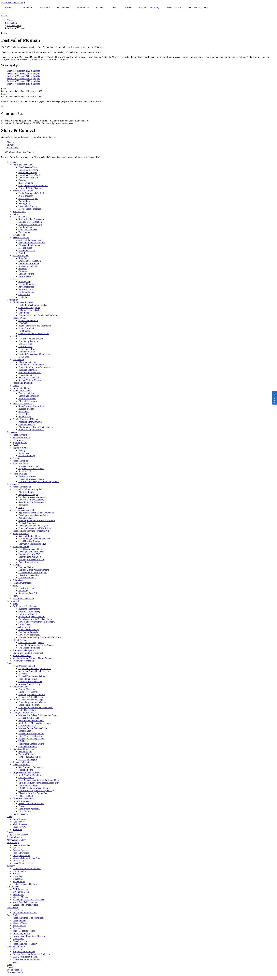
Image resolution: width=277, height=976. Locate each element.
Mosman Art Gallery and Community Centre (38, 481)
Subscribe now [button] (49, 137)
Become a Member (21, 845)
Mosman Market (20, 461)
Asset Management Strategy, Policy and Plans (39, 780)
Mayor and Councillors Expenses (33, 671)
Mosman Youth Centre (28, 718)
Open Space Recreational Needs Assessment (38, 783)
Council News (19, 819)
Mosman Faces (19, 925)
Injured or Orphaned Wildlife (31, 616)
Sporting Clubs (25, 471)
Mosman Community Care (30, 338)
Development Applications (25, 510)
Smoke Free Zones (27, 398)
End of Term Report (27, 759)
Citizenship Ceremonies (23, 798)
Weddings (23, 741)
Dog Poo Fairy (25, 227)
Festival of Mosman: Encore (31, 479)
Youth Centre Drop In (28, 320)
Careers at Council (21, 686)
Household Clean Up (28, 177)
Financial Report (26, 754)
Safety (15, 585)
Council (99, 7)
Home (10, 20)
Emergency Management (29, 261)
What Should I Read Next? (25, 912)
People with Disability (23, 383)
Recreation (45, 7)
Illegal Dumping (25, 183)
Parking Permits (25, 201)
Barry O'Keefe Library (148, 7)
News (113, 7)
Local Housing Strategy (29, 541)
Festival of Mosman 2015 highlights (23, 81)
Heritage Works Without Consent (33, 570)
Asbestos (22, 268)
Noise (15, 279)
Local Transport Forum (29, 705)
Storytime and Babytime (24, 951)
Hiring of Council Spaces (24, 712)
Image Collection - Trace (24, 931)
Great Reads (12, 907)
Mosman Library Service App (26, 858)
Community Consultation (24, 710)
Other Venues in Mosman (30, 736)
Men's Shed (23, 357)
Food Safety (24, 414)
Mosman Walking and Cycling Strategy (36, 790)
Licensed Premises (26, 284)
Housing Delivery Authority (31, 499)
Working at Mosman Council (31, 694)
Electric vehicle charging (29, 209)
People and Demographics (30, 422)
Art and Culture (14, 25)
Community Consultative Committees (35, 707)
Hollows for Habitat (27, 614)
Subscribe (17, 829)
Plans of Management (28, 562)
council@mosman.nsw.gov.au (59, 123)
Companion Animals (27, 229)
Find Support (24, 331)
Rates (15, 214)
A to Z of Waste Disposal (29, 188)
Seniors (16, 336)
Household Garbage (27, 172)
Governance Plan (26, 777)
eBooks (16, 873)
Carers (16, 385)
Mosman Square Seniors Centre (32, 728)
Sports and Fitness (21, 463)
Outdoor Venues (25, 731)
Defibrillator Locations (28, 263)
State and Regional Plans (29, 536)
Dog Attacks (24, 232)
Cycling (16, 458)
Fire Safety (23, 590)
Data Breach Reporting (29, 808)
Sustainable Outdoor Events (31, 744)
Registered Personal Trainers (31, 468)
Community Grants (21, 388)
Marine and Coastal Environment (28, 653)
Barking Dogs (24, 281)
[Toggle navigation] (2, 13)
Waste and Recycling (22, 164)
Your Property (19, 211)
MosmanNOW (19, 827)
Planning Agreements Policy (31, 559)
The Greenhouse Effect (29, 647)
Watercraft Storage (26, 455)
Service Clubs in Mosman (30, 380)
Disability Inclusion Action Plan (32, 793)
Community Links (26, 351)
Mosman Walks (20, 435)
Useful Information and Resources (34, 354)
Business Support (26, 409)
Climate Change (20, 640)
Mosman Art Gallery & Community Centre (38, 715)
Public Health (24, 416)
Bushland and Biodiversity (25, 606)
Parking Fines (24, 203)
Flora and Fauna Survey (29, 611)
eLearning (17, 876)
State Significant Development (32, 502)
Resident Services (21, 237)
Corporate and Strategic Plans (26, 772)
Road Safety (24, 258)
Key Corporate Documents (30, 767)
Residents (9, 7)
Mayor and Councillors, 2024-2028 (34, 668)
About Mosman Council (24, 666)
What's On (23, 323)
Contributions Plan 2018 (29, 557)
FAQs (21, 507)
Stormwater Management (24, 650)
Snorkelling (23, 453)
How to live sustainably (29, 634)
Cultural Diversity (26, 424)
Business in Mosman (22, 403)
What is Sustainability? (28, 629)
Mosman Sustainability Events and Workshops (39, 637)
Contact (127, 7)
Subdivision (18, 580)
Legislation (23, 297)
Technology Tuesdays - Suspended (28, 899)
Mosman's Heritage (27, 577)
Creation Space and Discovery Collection (31, 954)
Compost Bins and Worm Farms (33, 185)
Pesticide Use (24, 276)
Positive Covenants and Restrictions (34, 528)
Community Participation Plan (32, 544)
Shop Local (23, 411)
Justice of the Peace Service (31, 240)
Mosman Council (15, 972)
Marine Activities (20, 448)
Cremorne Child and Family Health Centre (37, 315)
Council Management (28, 679)
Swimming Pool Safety (29, 593)
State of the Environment (29, 757)
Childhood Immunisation (29, 310)
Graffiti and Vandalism (28, 396)
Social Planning (25, 796)
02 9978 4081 (39, 123)
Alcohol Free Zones (27, 401)
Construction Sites (26, 588)
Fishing (21, 450)
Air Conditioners (26, 287)
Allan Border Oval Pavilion (31, 720)
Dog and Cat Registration (30, 222)
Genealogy (18, 928)
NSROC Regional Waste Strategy (33, 788)
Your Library (13, 842)
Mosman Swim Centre (28, 466)
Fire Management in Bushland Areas (35, 619)
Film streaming (19, 871)
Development (63, 7)
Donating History (21, 941)
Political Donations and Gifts (31, 676)
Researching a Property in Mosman (29, 936)
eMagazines (18, 879)
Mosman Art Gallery (198, 7)
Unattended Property (27, 206)
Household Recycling (28, 170)
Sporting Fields (20, 442)
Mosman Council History (30, 684)
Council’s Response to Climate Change (36, 645)
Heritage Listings (26, 567)
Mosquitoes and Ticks (28, 266)
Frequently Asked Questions (31, 697)
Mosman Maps (25, 248)
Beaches (16, 445)
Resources (23, 505)
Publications (18, 938)
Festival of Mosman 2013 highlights (23, 84)
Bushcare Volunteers (27, 370)
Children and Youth (16, 946)
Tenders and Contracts (23, 762)
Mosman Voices (20, 923)
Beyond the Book (21, 892)
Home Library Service (23, 863)
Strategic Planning (21, 533)
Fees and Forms (25, 770)
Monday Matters (20, 897)
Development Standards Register (33, 525)
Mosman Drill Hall (27, 725)
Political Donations (27, 523)
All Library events (21, 889)
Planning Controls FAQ (29, 554)
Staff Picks (18, 910)
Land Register (24, 811)
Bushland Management (29, 609)
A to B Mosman (25, 196)
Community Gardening (23, 660)
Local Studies (13, 915)
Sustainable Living (21, 627)
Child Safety (24, 312)
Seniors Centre (25, 344)
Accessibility (13, 147)
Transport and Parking (23, 190)
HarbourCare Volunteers (29, 372)
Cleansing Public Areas (29, 245)
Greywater (23, 271)
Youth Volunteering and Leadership (34, 325)
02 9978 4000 (16, 123)
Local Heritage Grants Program (32, 572)
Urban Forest (24, 624)
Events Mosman (174, 7)
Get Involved (13, 886)
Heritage (16, 564)
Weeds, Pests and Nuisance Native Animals (32, 658)
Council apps (19, 235)
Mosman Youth (20, 318)
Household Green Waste (29, 175)
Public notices (19, 821)
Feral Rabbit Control (22, 655)
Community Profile (21, 933)
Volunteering (18, 359)
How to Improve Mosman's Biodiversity (36, 622)
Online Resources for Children (27, 868)
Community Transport (28, 341)
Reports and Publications (24, 749)
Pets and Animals (20, 216)
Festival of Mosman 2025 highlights (23, 71)
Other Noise (24, 294)
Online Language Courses (25, 884)
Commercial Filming (27, 746)
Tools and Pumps (26, 292)
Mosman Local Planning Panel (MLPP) (31, 531)
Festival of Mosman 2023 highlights (23, 73)
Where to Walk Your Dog (30, 224)
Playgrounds (18, 440)
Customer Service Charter (30, 681)
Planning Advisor (26, 518)
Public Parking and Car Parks (31, 193)
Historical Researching (28, 575)
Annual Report (25, 751)
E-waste (22, 180)
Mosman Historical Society (25, 944)
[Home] (13, 2)
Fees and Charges (21, 853)
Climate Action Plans (28, 785)
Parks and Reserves (21, 437)
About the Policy (26, 492)
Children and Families (23, 302)
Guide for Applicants (28, 692)
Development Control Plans (31, 551)
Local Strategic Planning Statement (34, 538)
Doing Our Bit (19, 920)
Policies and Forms (21, 764)
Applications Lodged (28, 494)
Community (26, 7)
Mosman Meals (25, 346)
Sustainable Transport (28, 198)
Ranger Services (20, 814)
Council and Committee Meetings (28, 699)
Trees (15, 603)
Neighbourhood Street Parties (31, 242)
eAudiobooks (19, 881)
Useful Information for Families (32, 305)
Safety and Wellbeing (22, 390)
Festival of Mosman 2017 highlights (23, 78)
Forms (15, 596)
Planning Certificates (22, 583)
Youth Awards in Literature (25, 902)
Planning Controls (21, 546)
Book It (21, 253)
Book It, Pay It (19, 860)
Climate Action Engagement (31, 642)
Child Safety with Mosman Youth (33, 333)
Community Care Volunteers (31, 364)
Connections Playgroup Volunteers (34, 367)
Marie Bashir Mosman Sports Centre (35, 723)
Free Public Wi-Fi (26, 250)
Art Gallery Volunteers (28, 377)
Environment (83, 7)
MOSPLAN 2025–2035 (29, 775)
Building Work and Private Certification (36, 520)
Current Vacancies (26, 689)
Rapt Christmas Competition (31, 406)
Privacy (11, 145)
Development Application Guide (33, 515)
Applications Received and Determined (36, 512)
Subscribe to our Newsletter (25, 905)
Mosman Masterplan (22, 486)
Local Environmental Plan (30, 549)
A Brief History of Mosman (31, 429)
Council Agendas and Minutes (32, 702)
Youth (15, 962)
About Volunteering (27, 362)
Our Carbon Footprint (28, 632)
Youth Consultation (27, 328)
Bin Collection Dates (28, 167)
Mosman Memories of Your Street (28, 918)
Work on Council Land (23, 598)
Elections (22, 673)
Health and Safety (21, 255)
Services (16, 847)
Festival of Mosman (27, 476)
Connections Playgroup (29, 307)
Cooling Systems (26, 274)
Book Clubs (18, 894)
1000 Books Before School (25, 957)
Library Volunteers (26, 375)
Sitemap (11, 142)
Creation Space (20, 850)
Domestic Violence (27, 393)
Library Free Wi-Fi (21, 855)
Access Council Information (31, 803)
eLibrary (11, 866)
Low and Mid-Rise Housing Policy (29, 489)
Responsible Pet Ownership (31, 219)
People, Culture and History (25, 419)
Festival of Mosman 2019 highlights (23, 76)
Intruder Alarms (25, 289)
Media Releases (20, 824)
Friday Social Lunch (27, 349)
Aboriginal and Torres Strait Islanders (35, 427)
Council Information (22, 801)
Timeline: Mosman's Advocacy (32, 497)
